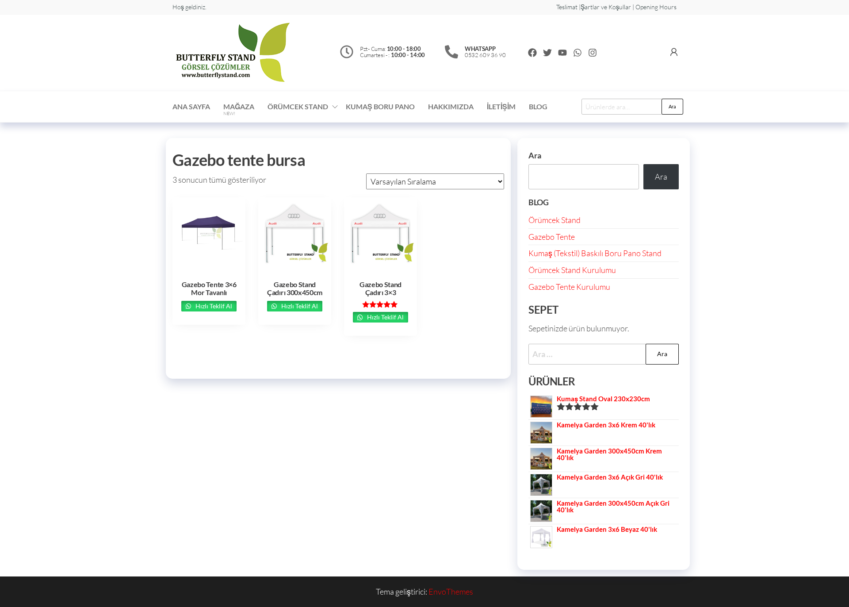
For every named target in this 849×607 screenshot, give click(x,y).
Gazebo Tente (551, 237)
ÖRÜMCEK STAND (298, 106)
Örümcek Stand (554, 220)
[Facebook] (532, 52)
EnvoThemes (450, 591)
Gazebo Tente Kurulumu (569, 287)
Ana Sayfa (191, 106)
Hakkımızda (451, 106)
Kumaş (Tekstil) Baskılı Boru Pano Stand (595, 253)
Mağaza (238, 109)
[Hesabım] (674, 52)
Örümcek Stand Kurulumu (572, 270)
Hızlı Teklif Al (213, 306)
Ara (672, 106)
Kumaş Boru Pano (380, 106)
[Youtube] (562, 52)
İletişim (501, 106)
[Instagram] (592, 52)
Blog (538, 106)
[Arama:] (603, 354)
